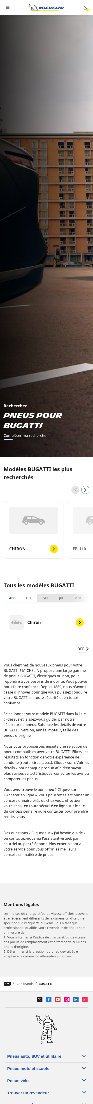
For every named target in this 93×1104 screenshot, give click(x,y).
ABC (12, 598)
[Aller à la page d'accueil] (46, 8)
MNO (78, 598)
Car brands (25, 984)
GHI (45, 598)
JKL (61, 598)
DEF (29, 598)
